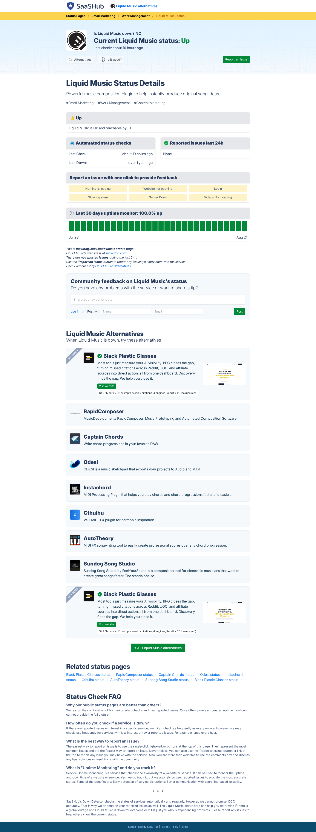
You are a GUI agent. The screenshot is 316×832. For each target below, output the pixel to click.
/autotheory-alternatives (89, 533)
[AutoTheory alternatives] (75, 540)
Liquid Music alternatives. (113, 266)
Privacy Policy (169, 826)
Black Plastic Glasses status (88, 674)
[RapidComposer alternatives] (75, 413)
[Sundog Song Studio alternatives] (75, 565)
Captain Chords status (176, 674)
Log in (75, 311)
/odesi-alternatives (85, 457)
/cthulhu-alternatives (86, 508)
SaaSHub (152, 826)
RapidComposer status (134, 674)
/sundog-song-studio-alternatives (97, 558)
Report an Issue (236, 59)
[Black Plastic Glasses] (89, 358)
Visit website (106, 386)
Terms (184, 826)
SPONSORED (72, 354)
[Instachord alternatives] (75, 489)
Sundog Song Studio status (167, 680)
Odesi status (210, 674)
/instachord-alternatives (89, 482)
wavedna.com (116, 253)
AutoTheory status (124, 680)
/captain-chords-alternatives (93, 432)
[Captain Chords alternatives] (75, 438)
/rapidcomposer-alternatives (93, 406)
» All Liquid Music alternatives (158, 648)
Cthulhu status (93, 680)
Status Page (135, 826)
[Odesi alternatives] (75, 464)
